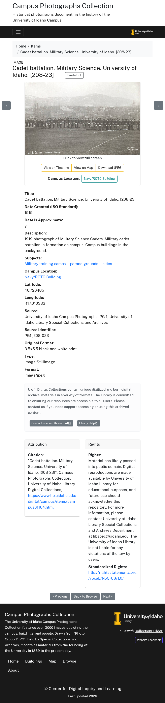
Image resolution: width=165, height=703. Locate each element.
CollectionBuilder (149, 631)
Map (52, 661)
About (13, 670)
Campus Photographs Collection (62, 6)
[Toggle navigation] (18, 32)
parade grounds (84, 263)
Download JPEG (110, 168)
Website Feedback (149, 640)
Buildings (33, 661)
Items (36, 46)
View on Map (83, 168)
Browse (69, 661)
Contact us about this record (49, 423)
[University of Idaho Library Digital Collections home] (138, 617)
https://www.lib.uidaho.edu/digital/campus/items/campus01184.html (52, 501)
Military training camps (45, 263)
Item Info (73, 75)
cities (107, 263)
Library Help (87, 423)
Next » (108, 596)
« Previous (60, 596)
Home (21, 46)
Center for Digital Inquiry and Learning (84, 688)
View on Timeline (56, 168)
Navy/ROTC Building (99, 179)
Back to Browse (85, 596)
